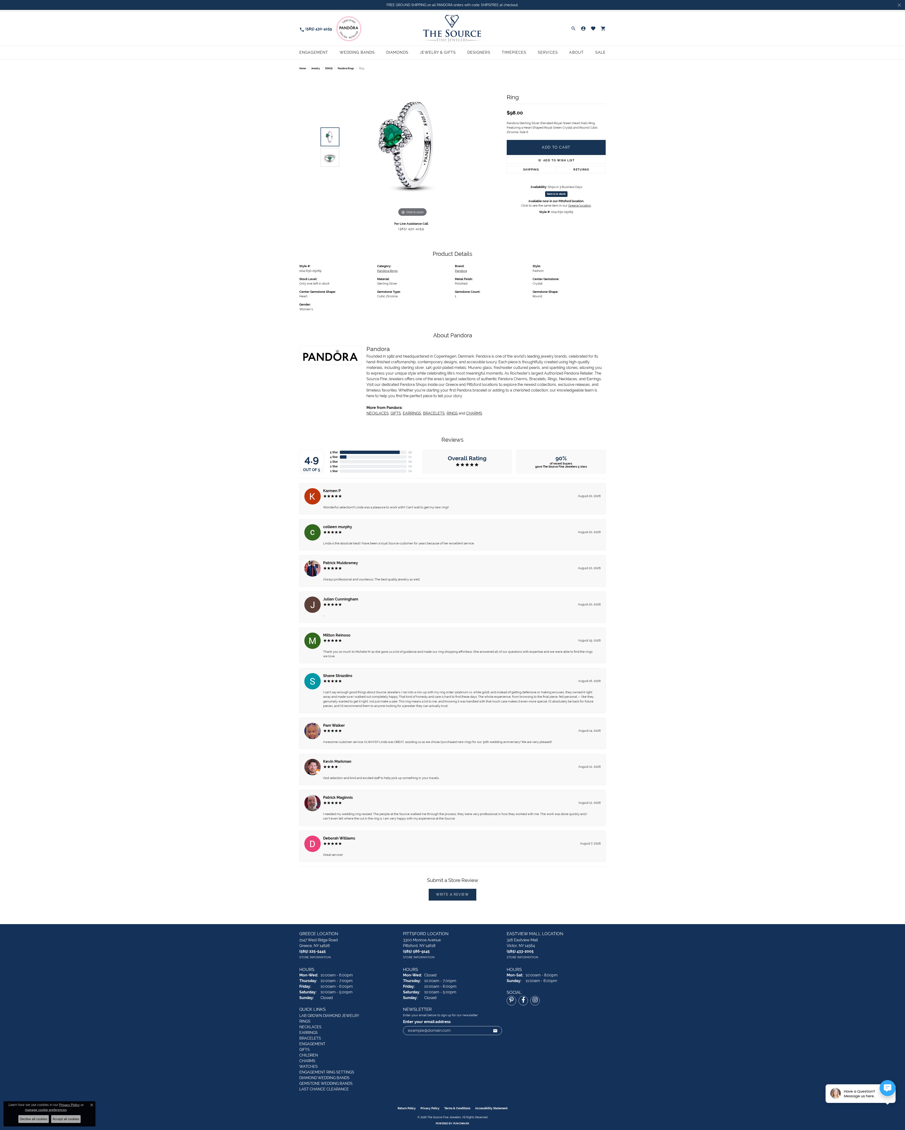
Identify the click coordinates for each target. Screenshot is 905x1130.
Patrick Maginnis (338, 797)
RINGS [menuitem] (304, 1021)
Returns (581, 169)
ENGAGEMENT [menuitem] (312, 1044)
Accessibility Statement (491, 1108)
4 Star (334, 457)
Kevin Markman (337, 761)
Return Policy (407, 1108)
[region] (412, 147)
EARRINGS (412, 413)
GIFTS (396, 413)
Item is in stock (556, 194)
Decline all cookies (33, 1119)
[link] (315, 29)
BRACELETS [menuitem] (310, 1038)
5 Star (334, 452)
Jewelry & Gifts (438, 52)
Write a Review (452, 894)
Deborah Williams (339, 838)
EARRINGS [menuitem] (308, 1032)
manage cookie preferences (46, 1110)
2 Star (334, 466)
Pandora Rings (346, 68)
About (576, 52)
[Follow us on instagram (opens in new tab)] (535, 1000)
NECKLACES (377, 413)
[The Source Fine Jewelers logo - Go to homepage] (452, 28)
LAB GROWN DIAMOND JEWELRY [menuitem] (329, 1015)
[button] (573, 28)
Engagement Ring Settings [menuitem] (326, 1072)
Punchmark (461, 1123)
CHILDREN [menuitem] (308, 1055)
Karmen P (332, 491)
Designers (478, 52)
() (410, 452)
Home (302, 68)
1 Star (334, 471)
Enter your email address (427, 1022)
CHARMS (474, 413)
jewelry (315, 68)
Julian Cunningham (340, 599)
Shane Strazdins (337, 675)
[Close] (899, 5)
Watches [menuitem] (308, 1066)
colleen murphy (337, 527)
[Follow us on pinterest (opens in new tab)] (511, 1000)
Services (548, 52)
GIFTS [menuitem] (304, 1049)
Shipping (531, 169)
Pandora (461, 271)
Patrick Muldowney (340, 563)
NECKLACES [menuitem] (310, 1027)
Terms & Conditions (457, 1108)
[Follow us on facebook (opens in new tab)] (523, 1000)
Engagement (313, 52)
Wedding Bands (357, 52)
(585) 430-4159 (411, 229)
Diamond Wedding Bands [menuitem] (324, 1078)
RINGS (329, 68)
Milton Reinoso (336, 635)
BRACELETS (434, 413)
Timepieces (514, 52)
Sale (600, 52)
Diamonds (397, 52)
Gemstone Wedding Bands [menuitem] (326, 1083)
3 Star (334, 461)
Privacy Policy (430, 1108)
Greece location (579, 205)
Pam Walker (334, 725)
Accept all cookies (66, 1119)
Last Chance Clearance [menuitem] (324, 1089)
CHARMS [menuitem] (307, 1061)
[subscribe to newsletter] (495, 1030)
